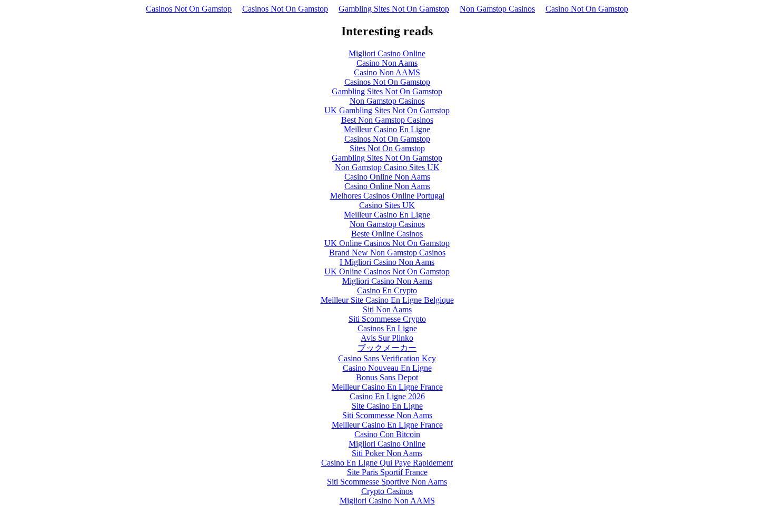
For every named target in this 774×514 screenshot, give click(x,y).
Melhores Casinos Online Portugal (387, 195)
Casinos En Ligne (387, 328)
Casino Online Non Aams (387, 176)
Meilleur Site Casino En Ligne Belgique (387, 299)
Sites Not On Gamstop (387, 148)
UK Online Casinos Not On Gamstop (387, 243)
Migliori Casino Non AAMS (387, 500)
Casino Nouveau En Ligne (387, 367)
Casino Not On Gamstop (586, 8)
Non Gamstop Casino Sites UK (387, 167)
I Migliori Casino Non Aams (387, 262)
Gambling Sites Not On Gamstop (394, 8)
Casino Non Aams (387, 62)
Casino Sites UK (387, 205)
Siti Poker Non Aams (387, 453)
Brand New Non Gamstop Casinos (387, 252)
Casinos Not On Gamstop (189, 8)
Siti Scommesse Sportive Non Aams (387, 481)
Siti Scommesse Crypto (387, 318)
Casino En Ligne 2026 (387, 396)
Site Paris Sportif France (387, 472)
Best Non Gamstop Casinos (387, 119)
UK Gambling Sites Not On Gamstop (387, 110)
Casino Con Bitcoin (387, 434)
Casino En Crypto (387, 290)
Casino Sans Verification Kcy (387, 358)
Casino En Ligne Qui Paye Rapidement (387, 462)
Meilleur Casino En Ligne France (387, 386)
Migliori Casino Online (387, 53)
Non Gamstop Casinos (497, 8)
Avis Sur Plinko (387, 337)
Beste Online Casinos (387, 233)
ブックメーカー (387, 347)
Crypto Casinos (387, 491)
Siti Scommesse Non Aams (387, 415)
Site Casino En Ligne (387, 405)
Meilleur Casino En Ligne (387, 129)
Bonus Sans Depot (387, 377)
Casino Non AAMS (387, 72)
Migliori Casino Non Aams (387, 280)
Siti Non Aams (387, 309)
